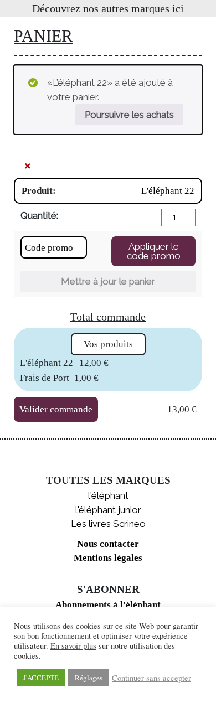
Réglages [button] (88, 678)
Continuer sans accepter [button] (151, 678)
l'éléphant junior (108, 509)
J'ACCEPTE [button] (41, 678)
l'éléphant (108, 495)
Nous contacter (108, 544)
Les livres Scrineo (108, 523)
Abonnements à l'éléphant (108, 604)
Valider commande (55, 409)
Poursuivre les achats (129, 114)
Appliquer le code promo (154, 251)
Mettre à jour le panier (108, 281)
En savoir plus (73, 646)
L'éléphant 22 (167, 190)
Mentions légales (108, 557)
